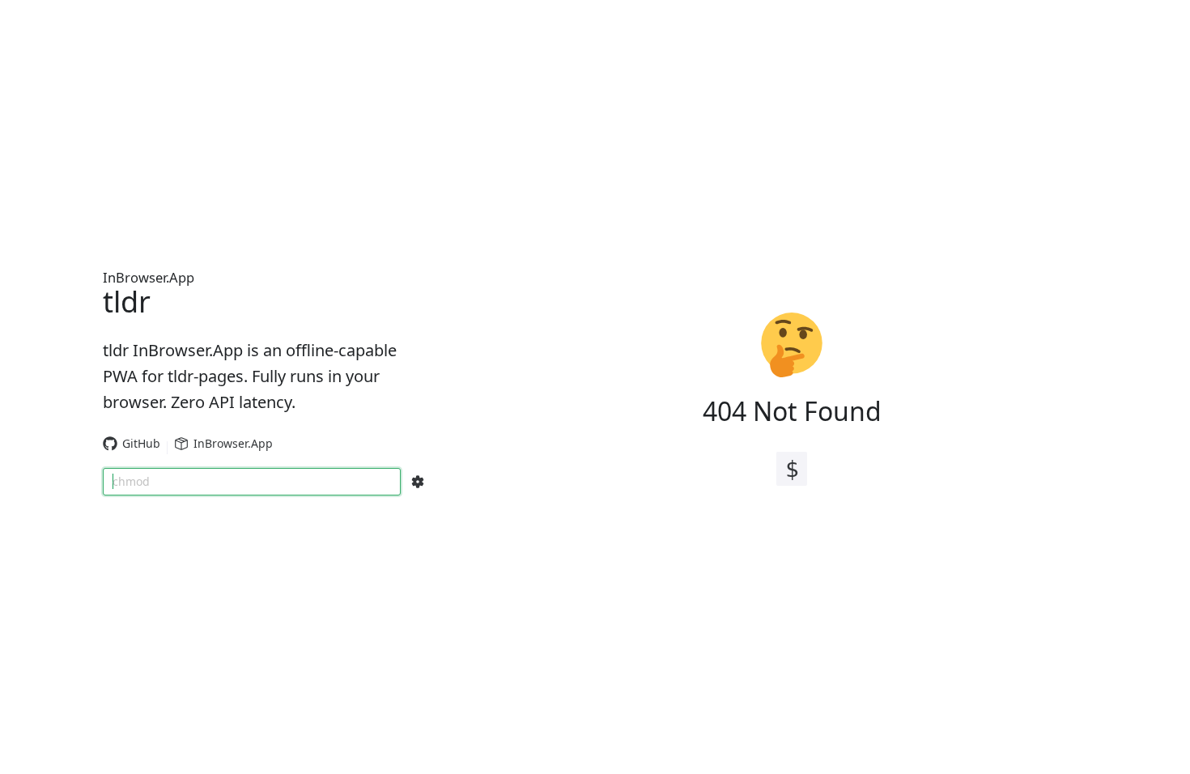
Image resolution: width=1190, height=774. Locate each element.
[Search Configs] (417, 481)
